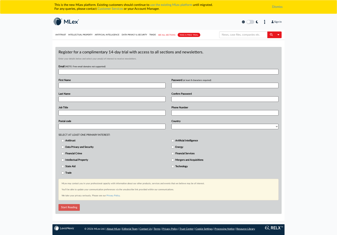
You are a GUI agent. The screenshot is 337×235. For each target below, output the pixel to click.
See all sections (166, 35)
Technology (181, 166)
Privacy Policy (113, 196)
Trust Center (186, 229)
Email (82, 66)
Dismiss (277, 6)
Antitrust (60, 35)
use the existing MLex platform (171, 4)
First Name (65, 80)
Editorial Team (130, 229)
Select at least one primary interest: (84, 135)
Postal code (65, 121)
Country (176, 121)
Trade (152, 35)
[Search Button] (271, 34)
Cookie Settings (204, 229)
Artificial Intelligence (107, 35)
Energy (179, 147)
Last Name (64, 94)
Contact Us (145, 229)
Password (191, 80)
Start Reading (69, 207)
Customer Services (110, 8)
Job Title (63, 107)
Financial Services (185, 153)
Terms (157, 229)
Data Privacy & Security (134, 35)
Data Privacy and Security (79, 147)
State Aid (70, 166)
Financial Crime (73, 153)
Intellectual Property (80, 35)
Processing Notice (225, 229)
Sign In (278, 22)
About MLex (113, 229)
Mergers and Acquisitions (189, 160)
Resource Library (245, 229)
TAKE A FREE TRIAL (189, 35)
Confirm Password (181, 94)
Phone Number (179, 107)
